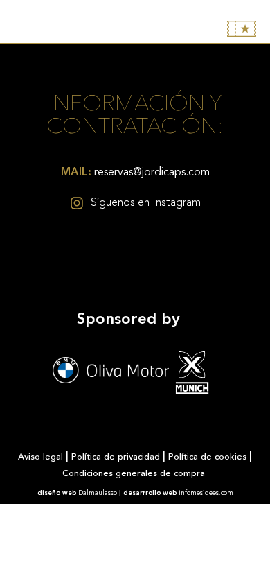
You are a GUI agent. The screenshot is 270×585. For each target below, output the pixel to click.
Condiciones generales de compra (135, 473)
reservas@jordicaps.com (135, 172)
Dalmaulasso (97, 493)
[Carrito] (241, 28)
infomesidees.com (206, 493)
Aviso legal (40, 457)
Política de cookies (207, 457)
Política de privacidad (115, 457)
